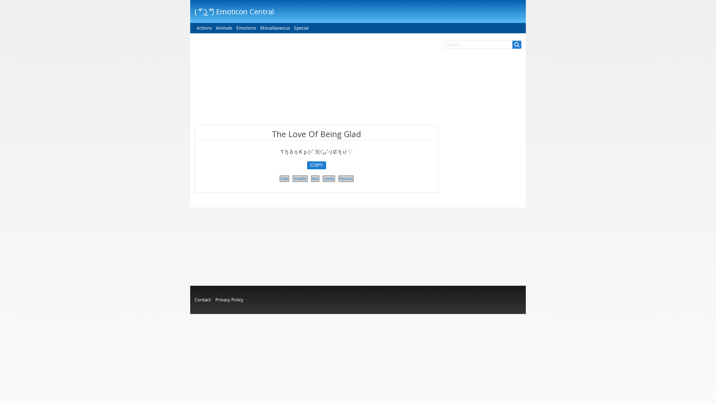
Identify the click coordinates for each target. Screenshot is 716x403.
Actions (204, 28)
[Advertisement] (316, 80)
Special (301, 28)
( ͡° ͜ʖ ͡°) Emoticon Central (234, 11)
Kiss (315, 178)
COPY (316, 165)
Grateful (300, 178)
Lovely (329, 178)
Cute (284, 178)
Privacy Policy (229, 300)
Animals (224, 28)
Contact (203, 300)
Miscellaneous (275, 28)
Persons (346, 178)
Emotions (246, 28)
